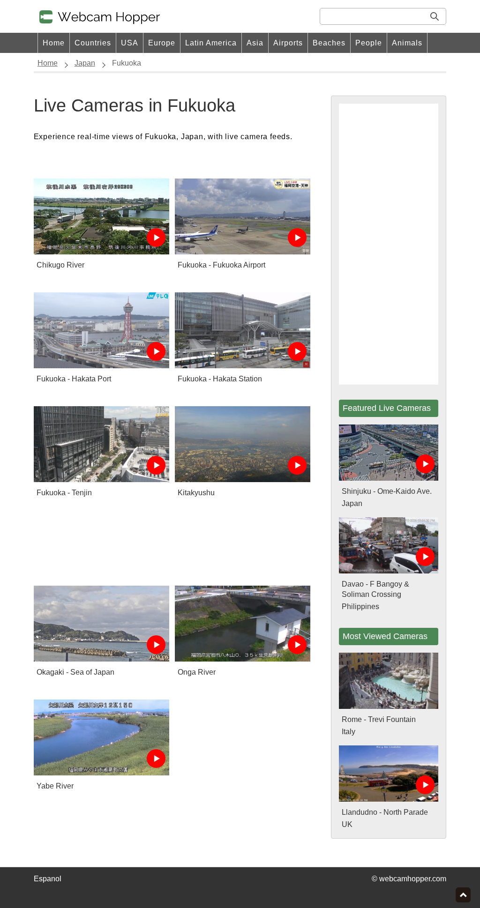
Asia (255, 43)
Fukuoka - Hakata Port (74, 379)
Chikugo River (60, 265)
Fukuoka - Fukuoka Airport (221, 265)
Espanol (47, 879)
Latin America (211, 43)
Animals (407, 43)
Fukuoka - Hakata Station (220, 379)
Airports (288, 43)
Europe (161, 43)
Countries (93, 43)
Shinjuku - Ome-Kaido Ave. (387, 491)
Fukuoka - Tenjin (64, 493)
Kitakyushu (196, 493)
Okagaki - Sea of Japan (75, 672)
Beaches (329, 43)
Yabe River (55, 786)
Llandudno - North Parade (385, 812)
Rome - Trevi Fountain (379, 719)
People (368, 43)
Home (54, 43)
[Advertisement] (172, 543)
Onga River (197, 672)
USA (129, 43)
